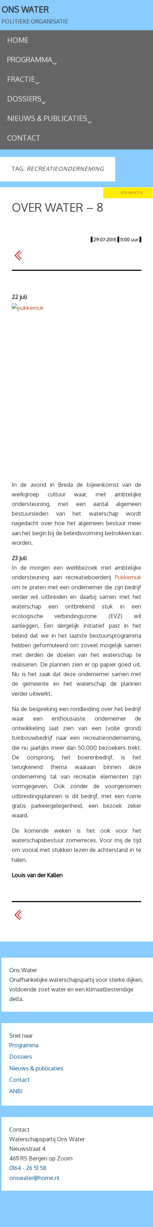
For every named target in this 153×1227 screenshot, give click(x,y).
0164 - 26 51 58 (27, 1167)
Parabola (89, 1219)
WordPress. (118, 1219)
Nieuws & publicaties (36, 1068)
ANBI (16, 1091)
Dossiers (20, 1056)
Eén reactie (132, 193)
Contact (19, 1079)
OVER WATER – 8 (57, 207)
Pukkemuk (128, 577)
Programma (23, 1045)
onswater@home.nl (34, 1177)
